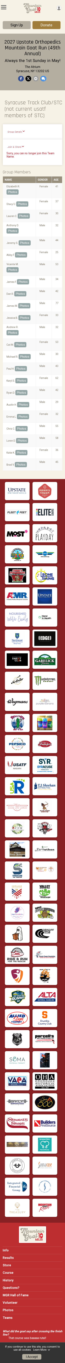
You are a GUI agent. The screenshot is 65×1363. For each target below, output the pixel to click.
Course (8, 1272)
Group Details (15, 132)
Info (6, 1250)
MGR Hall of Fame (16, 1295)
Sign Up (16, 25)
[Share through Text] (43, 79)
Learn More (40, 1349)
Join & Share (14, 147)
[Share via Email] (36, 79)
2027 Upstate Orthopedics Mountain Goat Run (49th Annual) (32, 48)
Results (8, 1258)
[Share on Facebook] (21, 79)
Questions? (11, 1288)
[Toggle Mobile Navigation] (3, 7)
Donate (46, 25)
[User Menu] (59, 7)
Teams (7, 1318)
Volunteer (10, 1302)
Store (7, 1265)
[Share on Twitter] (28, 79)
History (8, 1280)
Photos (12, 192)
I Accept (32, 1357)
